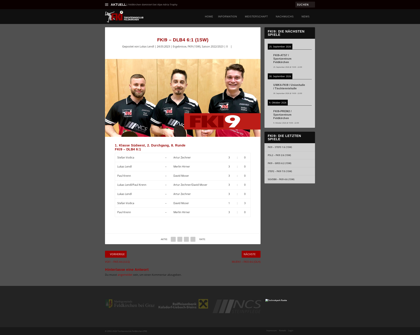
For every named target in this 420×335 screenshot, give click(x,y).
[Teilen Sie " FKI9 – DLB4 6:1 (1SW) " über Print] (193, 239)
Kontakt (282, 330)
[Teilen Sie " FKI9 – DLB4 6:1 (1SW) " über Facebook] (173, 239)
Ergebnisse (179, 46)
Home (209, 16)
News (306, 16)
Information (227, 16)
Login (290, 330)
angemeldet (125, 275)
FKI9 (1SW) (194, 46)
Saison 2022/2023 (212, 46)
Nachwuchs (285, 16)
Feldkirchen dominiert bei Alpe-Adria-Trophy (152, 4)
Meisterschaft (256, 16)
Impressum (271, 330)
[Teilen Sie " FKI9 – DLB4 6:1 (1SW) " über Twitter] (180, 239)
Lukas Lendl (147, 46)
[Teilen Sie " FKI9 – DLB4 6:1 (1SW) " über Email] (186, 239)
